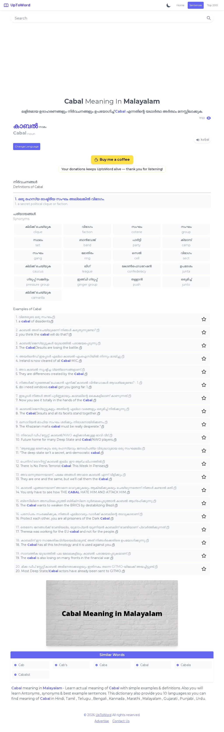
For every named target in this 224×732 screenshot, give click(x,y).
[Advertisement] (112, 58)
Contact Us (121, 721)
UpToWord (103, 715)
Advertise (101, 721)
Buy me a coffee (115, 159)
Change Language (26, 146)
